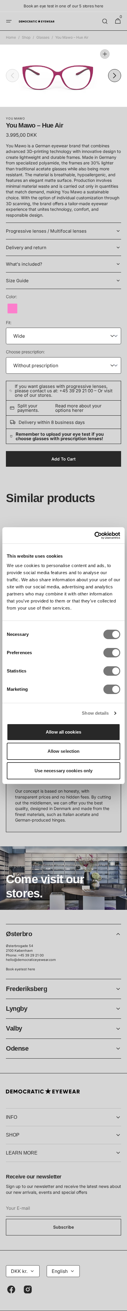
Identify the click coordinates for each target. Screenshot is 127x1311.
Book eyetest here (20, 969)
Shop (26, 37)
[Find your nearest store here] (63, 878)
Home (11, 37)
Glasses (42, 37)
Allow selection (64, 751)
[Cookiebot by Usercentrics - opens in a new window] (94, 535)
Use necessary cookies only (64, 770)
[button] (8, 21)
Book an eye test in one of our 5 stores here (63, 6)
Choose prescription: (25, 351)
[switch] (111, 652)
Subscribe (63, 1227)
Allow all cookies (63, 731)
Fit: (9, 322)
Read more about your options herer (78, 408)
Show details (95, 713)
